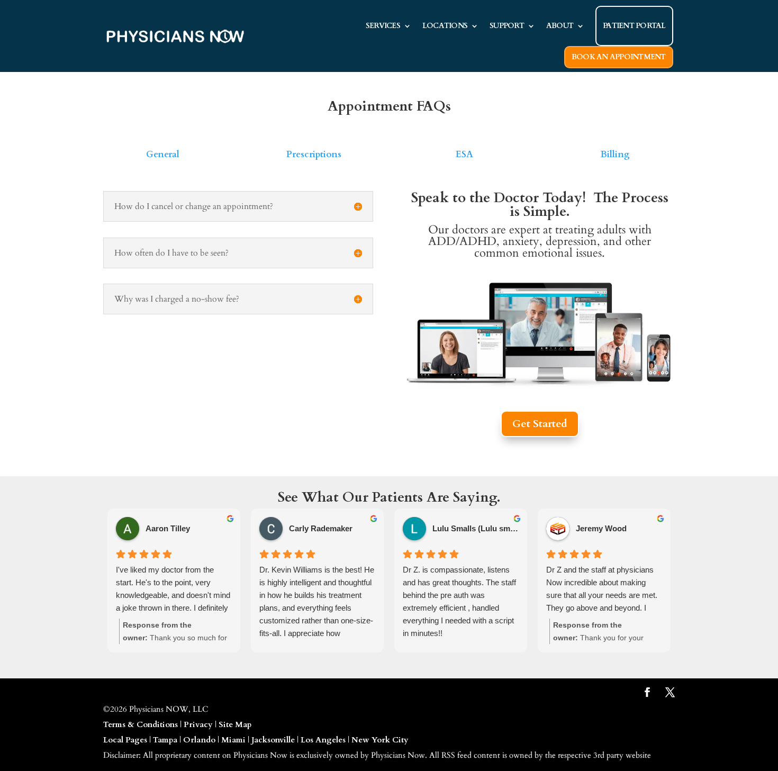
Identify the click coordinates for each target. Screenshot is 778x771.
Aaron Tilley (168, 528)
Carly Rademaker (320, 528)
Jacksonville (273, 739)
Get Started (539, 423)
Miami (233, 739)
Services (383, 26)
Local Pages (125, 739)
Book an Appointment (619, 57)
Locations (444, 26)
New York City (380, 739)
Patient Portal (634, 26)
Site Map (235, 724)
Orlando (199, 739)
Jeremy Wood (601, 528)
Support (507, 26)
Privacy (198, 724)
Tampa (165, 739)
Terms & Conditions (140, 724)
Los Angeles (323, 739)
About (559, 26)
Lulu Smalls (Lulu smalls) (475, 528)
